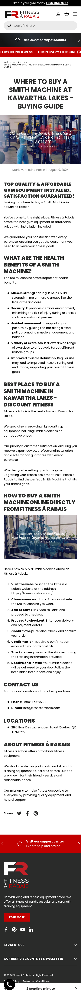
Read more (17, 917)
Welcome (9, 62)
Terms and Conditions (36, 981)
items (21, 62)
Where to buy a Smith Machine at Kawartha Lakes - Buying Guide (37, 66)
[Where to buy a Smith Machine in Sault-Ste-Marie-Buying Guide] (5, 988)
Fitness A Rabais (21, 975)
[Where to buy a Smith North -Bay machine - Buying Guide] (75, 988)
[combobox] (40, 25)
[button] (67, 14)
